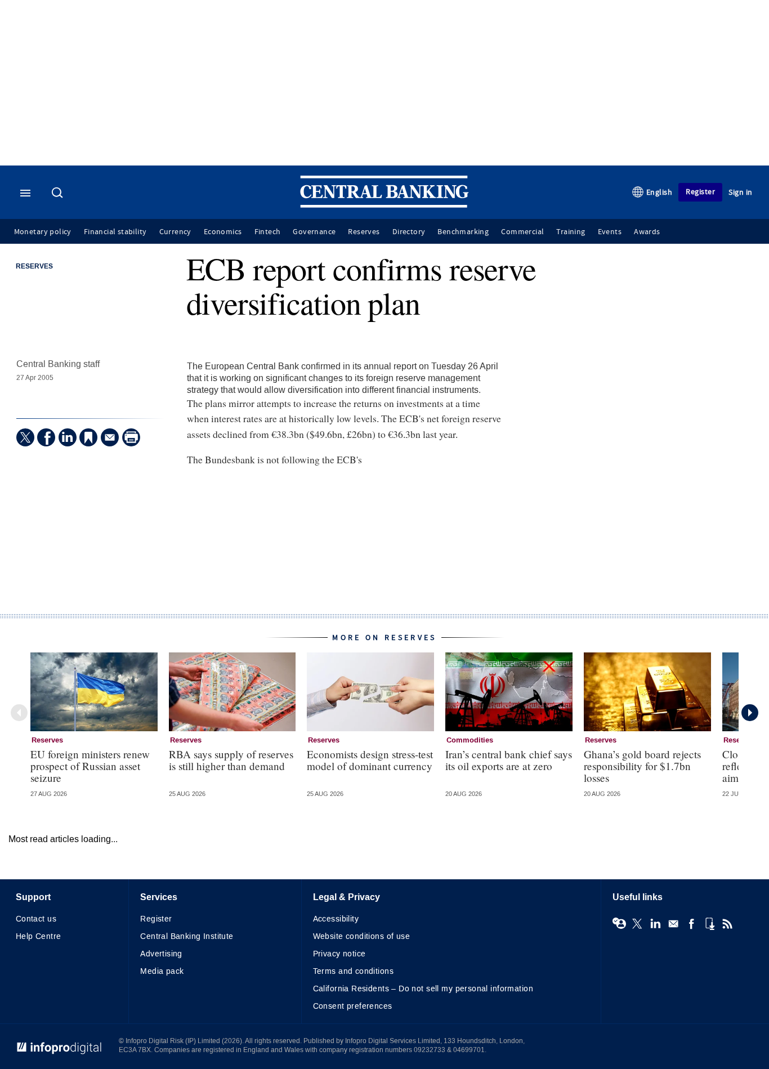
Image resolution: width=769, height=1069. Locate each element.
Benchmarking (463, 232)
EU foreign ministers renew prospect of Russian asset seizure (90, 766)
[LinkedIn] (68, 437)
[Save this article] (88, 437)
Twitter (637, 924)
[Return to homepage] (384, 205)
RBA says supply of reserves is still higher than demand (231, 760)
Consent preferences (352, 1006)
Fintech (267, 232)
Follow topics (619, 924)
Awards (647, 232)
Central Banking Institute (187, 936)
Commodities (469, 740)
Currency (175, 232)
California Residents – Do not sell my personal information (423, 988)
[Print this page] (131, 437)
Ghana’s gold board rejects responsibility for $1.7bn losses (642, 766)
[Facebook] (46, 437)
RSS (727, 924)
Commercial (522, 232)
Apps (709, 924)
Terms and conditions (353, 971)
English (659, 192)
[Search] (59, 194)
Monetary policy (42, 232)
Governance (314, 232)
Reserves (363, 232)
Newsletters (673, 924)
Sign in (740, 192)
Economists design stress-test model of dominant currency (370, 760)
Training (570, 232)
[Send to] (110, 437)
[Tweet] (25, 437)
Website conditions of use (361, 936)
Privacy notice (339, 954)
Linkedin (655, 924)
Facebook (691, 924)
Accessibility (336, 919)
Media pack (162, 971)
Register (700, 191)
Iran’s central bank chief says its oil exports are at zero (508, 760)
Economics (223, 232)
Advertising (161, 954)
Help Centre (38, 936)
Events (610, 232)
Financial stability (115, 232)
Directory (409, 232)
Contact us (36, 919)
